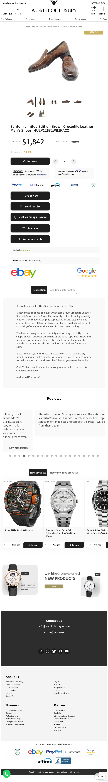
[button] (10, 456)
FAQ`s (56, 681)
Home (27, 26)
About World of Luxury (14, 681)
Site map (57, 690)
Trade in (57, 684)
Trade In (33, 228)
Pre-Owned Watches (14, 710)
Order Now (30, 161)
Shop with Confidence (62, 719)
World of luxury (54, 11)
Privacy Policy (59, 710)
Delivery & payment (46, 772)
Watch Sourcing (12, 716)
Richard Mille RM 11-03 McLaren (19, 530)
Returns (57, 724)
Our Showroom (12, 687)
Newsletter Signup (61, 693)
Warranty (57, 730)
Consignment (11, 713)
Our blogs (10, 693)
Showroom (74, 772)
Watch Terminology (13, 719)
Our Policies (58, 713)
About (31, 772)
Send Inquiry (33, 206)
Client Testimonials (13, 684)
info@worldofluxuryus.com (15, 3)
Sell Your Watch (32, 239)
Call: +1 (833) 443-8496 (32, 217)
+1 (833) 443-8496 (97, 3)
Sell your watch (60, 687)
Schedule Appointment (15, 724)
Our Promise (11, 690)
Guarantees (58, 721)
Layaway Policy (60, 727)
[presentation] (30, 61)
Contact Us (10, 696)
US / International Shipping (64, 716)
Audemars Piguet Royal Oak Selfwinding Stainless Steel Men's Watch (61, 533)
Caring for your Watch (14, 721)
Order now (33, 545)
